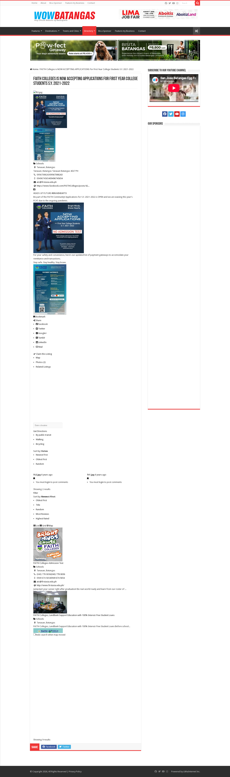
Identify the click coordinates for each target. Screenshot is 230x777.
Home (34, 3)
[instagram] (177, 3)
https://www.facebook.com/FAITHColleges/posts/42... (63, 186)
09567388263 (56, 174)
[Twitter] (169, 3)
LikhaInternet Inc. (191, 771)
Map (38, 357)
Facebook (43, 324)
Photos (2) (41, 362)
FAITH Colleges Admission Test (48, 563)
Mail (40, 347)
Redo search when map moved (50, 634)
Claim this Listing (44, 354)
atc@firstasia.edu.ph (47, 182)
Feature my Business (74, 3)
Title (38, 505)
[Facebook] (166, 3)
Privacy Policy (75, 771)
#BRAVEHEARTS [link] (59, 193)
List (37, 525)
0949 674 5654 (58, 578)
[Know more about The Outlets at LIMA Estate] (158, 14)
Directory (88, 31)
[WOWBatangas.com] (64, 16)
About (43, 3)
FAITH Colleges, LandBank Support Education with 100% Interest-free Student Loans (73, 615)
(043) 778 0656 (58, 574)
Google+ (42, 333)
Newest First (42, 455)
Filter (35, 493)
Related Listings (43, 366)
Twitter (41, 328)
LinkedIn (42, 342)
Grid (44, 525)
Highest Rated (42, 518)
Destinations (51, 31)
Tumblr (41, 337)
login (47, 482)
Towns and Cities (71, 31)
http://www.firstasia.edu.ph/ (50, 585)
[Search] (197, 3)
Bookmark (40, 316)
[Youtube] (173, 3)
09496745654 (56, 178)
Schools (40, 163)
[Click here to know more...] (115, 50)
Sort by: (40, 451)
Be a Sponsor (56, 3)
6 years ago (47, 474)
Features (36, 31)
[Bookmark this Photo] (34, 478)
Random (40, 464)
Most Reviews (42, 514)
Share (38, 320)
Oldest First (41, 459)
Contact (91, 3)
